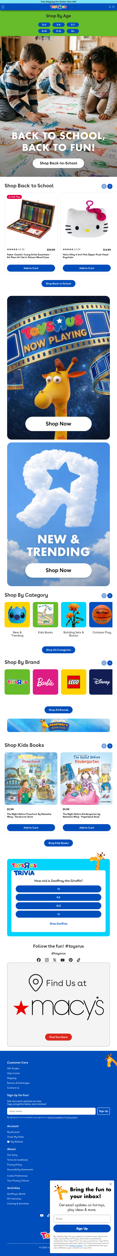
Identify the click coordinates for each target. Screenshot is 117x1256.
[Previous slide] (104, 186)
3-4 (58, 24)
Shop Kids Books (58, 843)
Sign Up (103, 1111)
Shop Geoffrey (58, 923)
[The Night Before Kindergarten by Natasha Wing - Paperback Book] (86, 778)
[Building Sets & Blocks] (73, 614)
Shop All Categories (58, 649)
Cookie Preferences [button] (17, 1175)
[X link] (54, 960)
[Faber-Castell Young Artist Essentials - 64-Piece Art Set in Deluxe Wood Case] (31, 219)
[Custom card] (17, 682)
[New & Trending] (17, 614)
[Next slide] (109, 186)
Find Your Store (58, 1037)
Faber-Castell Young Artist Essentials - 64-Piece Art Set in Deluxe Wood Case (29, 256)
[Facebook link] (39, 960)
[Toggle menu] (3, 7)
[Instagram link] (47, 960)
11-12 (58, 31)
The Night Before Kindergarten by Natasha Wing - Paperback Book (81, 815)
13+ (73, 31)
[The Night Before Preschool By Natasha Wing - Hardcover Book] (31, 778)
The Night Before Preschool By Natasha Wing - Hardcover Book (29, 815)
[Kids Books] (45, 614)
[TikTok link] (78, 960)
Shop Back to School (58, 283)
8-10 (44, 31)
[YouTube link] (62, 960)
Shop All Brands (58, 709)
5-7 (73, 24)
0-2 (44, 24)
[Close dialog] (110, 1184)
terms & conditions (55, 1117)
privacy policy (71, 1117)
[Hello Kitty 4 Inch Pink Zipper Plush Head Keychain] (86, 219)
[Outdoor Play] (102, 614)
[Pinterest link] (71, 960)
